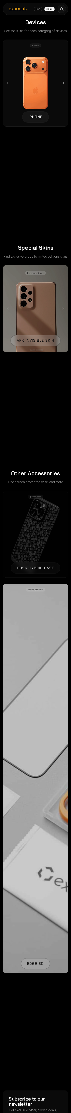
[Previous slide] (8, 83)
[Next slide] (63, 83)
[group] (35, 83)
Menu (49, 9)
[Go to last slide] (8, 309)
